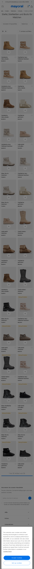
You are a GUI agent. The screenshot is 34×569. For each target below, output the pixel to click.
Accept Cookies (17, 558)
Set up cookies (17, 563)
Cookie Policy (7, 551)
